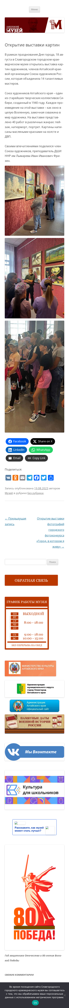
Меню (34, 9)
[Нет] (64, 995)
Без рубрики (35, 493)
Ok (35, 1002)
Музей (9, 493)
